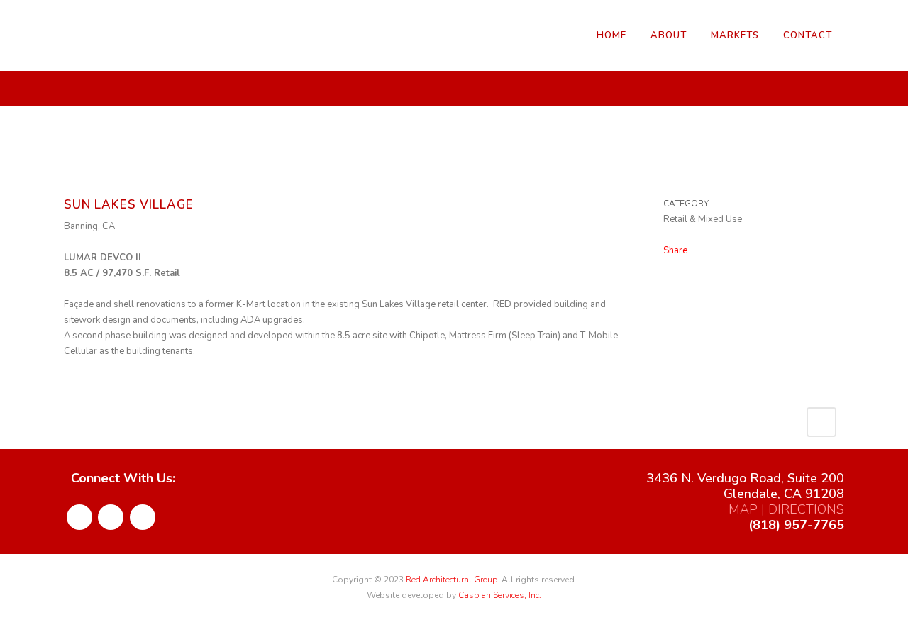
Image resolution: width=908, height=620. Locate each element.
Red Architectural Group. (452, 579)
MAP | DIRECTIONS (786, 509)
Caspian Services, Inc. (499, 595)
